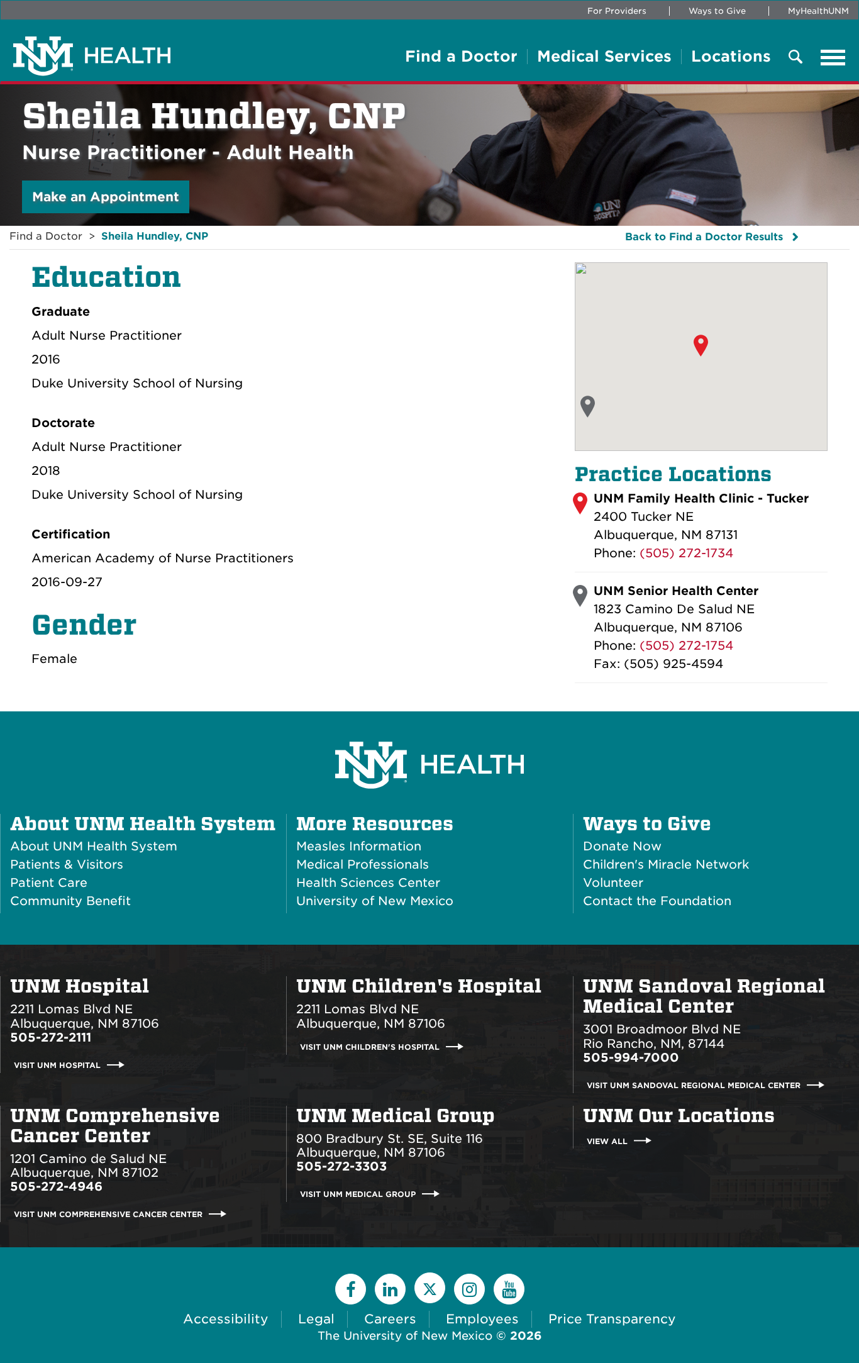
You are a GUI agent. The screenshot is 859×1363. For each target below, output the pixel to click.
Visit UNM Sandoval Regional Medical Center (694, 1085)
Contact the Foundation (657, 901)
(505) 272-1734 (686, 553)
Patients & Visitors (66, 864)
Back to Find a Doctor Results (704, 237)
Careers (390, 1319)
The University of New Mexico (405, 1335)
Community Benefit (70, 901)
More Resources (374, 824)
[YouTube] (509, 1289)
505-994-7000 (631, 1058)
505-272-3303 (341, 1166)
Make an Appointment (105, 196)
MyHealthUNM (818, 11)
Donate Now (622, 846)
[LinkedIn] (390, 1289)
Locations (731, 56)
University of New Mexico (374, 901)
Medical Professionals (362, 864)
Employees (482, 1319)
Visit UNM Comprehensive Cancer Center (108, 1214)
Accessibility (226, 1319)
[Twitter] (429, 1287)
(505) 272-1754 (686, 645)
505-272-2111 (50, 1037)
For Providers (616, 11)
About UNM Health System (142, 824)
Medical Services (604, 56)
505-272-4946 (56, 1187)
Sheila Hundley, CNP (154, 236)
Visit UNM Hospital (57, 1065)
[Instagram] (469, 1289)
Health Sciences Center (368, 883)
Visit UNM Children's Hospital (370, 1047)
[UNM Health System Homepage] (429, 730)
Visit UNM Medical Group (358, 1194)
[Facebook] (350, 1289)
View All (607, 1140)
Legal (316, 1319)
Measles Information (358, 846)
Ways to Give (717, 11)
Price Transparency (612, 1319)
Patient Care (48, 883)
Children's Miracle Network (666, 864)
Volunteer (613, 883)
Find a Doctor (461, 56)
